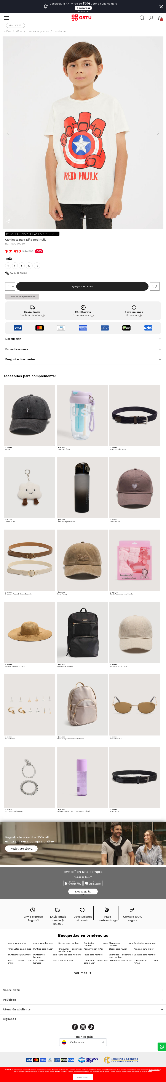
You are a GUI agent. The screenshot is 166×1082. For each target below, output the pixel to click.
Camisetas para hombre (96, 944)
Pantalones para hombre (45, 955)
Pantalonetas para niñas (146, 961)
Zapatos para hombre (144, 954)
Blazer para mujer (118, 949)
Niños (7, 31)
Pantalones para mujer (19, 954)
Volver (18, 25)
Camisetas (59, 31)
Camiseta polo (65, 960)
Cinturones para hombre (45, 961)
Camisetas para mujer (145, 943)
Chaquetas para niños (19, 949)
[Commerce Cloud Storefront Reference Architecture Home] (83, 17)
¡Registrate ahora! (21, 848)
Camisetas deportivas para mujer (96, 961)
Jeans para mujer (17, 943)
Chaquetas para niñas (120, 960)
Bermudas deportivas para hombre (121, 955)
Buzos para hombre (68, 943)
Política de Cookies (154, 1069)
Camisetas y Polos (38, 31)
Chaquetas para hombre (121, 944)
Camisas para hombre (69, 954)
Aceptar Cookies (83, 1077)
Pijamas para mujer (143, 949)
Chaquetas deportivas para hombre (70, 950)
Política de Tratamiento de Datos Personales (31, 1071)
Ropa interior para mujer (20, 961)
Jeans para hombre (43, 943)
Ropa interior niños (94, 949)
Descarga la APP (83, 892)
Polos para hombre (93, 954)
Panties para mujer (43, 949)
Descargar (83, 7)
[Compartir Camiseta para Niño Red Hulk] (8, 221)
